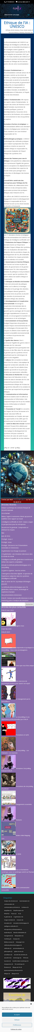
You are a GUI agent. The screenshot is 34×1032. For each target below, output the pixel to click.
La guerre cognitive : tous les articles (13, 570)
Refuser (17, 1020)
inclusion (20, 920)
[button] (31, 1004)
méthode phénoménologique (13, 945)
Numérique (22, 32)
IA (19, 913)
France (13, 913)
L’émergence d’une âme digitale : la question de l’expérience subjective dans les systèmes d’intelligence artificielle (17, 576)
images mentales (9, 920)
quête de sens (18, 951)
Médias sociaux (9, 942)
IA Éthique (8, 30)
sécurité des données (20, 954)
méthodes (7, 948)
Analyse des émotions (11, 901)
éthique (7, 973)
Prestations (27, 32)
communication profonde (12, 907)
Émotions (7, 967)
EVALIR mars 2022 (8, 610)
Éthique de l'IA (17, 967)
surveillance (8, 954)
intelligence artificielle (11, 926)
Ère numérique (19, 964)
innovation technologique (21, 923)
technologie (17, 958)
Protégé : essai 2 (7, 539)
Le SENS (18, 854)
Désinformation (18, 910)
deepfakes (7, 910)
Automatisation (24, 901)
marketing (7, 939)
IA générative (18, 917)
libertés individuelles (19, 932)
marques (16, 939)
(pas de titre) (6, 536)
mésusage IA (20, 942)
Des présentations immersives (12, 595)
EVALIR (6, 913)
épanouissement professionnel (13, 970)
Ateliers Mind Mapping (23, 835)
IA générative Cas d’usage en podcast (14, 551)
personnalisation (18, 948)
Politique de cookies (16, 1029)
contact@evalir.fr (19, 499)
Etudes (21, 30)
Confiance (24, 907)
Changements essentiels (24, 804)
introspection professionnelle (13, 929)
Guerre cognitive (27, 30)
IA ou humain (6, 513)
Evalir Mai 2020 (6, 629)
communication (9, 904)
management (8, 936)
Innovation (7, 923)
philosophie (8, 951)
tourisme (7, 961)
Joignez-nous (20, 626)
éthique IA (15, 973)
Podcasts (19, 820)
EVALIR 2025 (6, 632)
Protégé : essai (6, 542)
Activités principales (15, 30)
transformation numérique (20, 961)
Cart (3, 838)
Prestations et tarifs (22, 735)
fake (3, 533)
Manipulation (19, 936)
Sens (32, 32)
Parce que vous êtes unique (25, 665)
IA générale (8, 917)
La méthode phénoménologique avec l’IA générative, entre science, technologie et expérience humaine (15, 589)
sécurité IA (7, 958)
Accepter (17, 1015)
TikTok (25, 958)
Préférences (17, 1025)
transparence (8, 964)
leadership (8, 932)
